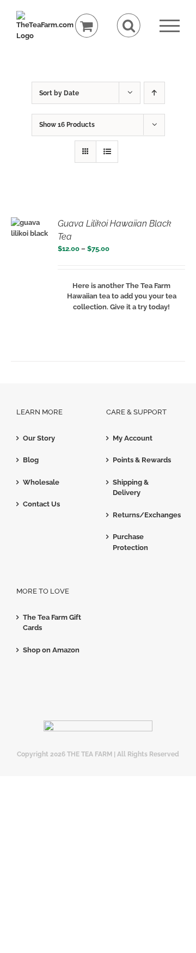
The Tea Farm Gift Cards (52, 622)
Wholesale (41, 482)
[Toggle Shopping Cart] (87, 26)
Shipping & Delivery (131, 487)
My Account (132, 438)
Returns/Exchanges (143, 515)
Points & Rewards (142, 460)
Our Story (39, 438)
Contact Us (41, 504)
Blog (31, 460)
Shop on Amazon (51, 650)
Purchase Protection (130, 542)
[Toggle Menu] (169, 26)
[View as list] (107, 151)
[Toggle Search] (128, 25)
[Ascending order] (154, 93)
